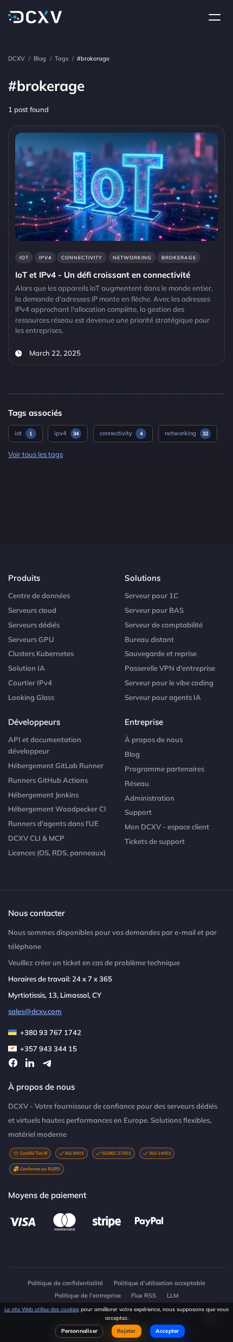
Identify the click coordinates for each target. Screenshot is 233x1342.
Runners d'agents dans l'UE (53, 823)
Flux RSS (143, 1295)
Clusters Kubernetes (41, 653)
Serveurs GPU (31, 639)
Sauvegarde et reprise (161, 653)
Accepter (167, 1330)
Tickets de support (155, 841)
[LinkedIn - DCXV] (30, 1063)
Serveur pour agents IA (163, 697)
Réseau (137, 783)
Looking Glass (31, 697)
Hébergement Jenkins (43, 794)
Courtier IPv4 (30, 682)
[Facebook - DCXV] (13, 1063)
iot (24, 257)
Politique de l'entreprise (88, 1295)
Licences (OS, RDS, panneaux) (57, 852)
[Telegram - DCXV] (46, 1063)
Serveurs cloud (32, 610)
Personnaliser (79, 1330)
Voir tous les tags (35, 454)
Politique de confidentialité (65, 1283)
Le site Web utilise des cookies (41, 1309)
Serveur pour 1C (151, 595)
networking (132, 257)
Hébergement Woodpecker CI (57, 808)
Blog (40, 58)
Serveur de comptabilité (164, 624)
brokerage (178, 257)
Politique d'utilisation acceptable (159, 1283)
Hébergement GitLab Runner (55, 765)
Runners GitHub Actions (48, 780)
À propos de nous (154, 739)
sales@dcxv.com (35, 1011)
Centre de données (39, 595)
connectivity (81, 257)
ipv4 (45, 257)
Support (138, 812)
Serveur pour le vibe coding (169, 682)
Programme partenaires (164, 768)
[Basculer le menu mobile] (214, 17)
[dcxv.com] (35, 17)
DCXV (16, 58)
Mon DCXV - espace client (167, 826)
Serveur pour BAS (154, 610)
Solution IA (26, 668)
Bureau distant (149, 639)
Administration (149, 798)
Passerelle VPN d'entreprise (170, 668)
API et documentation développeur (44, 745)
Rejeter (126, 1330)
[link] (116, 245)
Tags (61, 58)
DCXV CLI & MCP (36, 838)
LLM (173, 1295)
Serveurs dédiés (34, 624)
